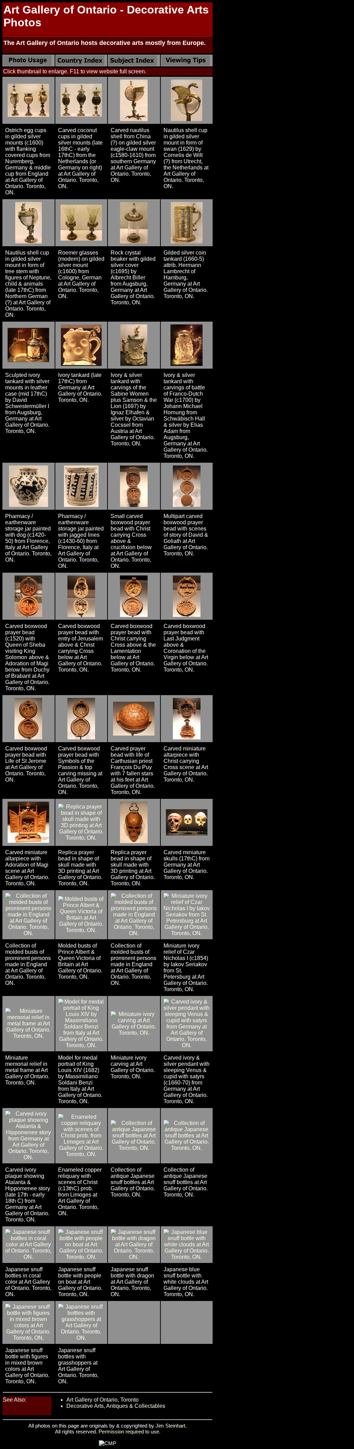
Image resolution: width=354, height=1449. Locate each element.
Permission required (121, 1431)
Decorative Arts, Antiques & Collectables (115, 1406)
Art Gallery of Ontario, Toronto (102, 1400)
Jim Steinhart (170, 1426)
